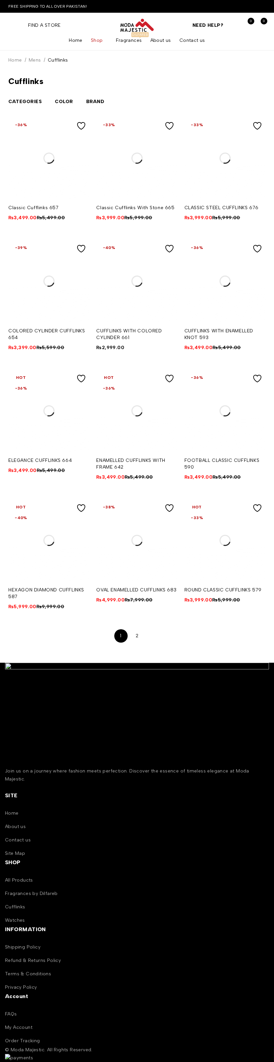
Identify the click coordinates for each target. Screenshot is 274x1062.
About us (15, 826)
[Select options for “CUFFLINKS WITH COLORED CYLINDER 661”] (169, 260)
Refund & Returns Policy (33, 960)
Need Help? (207, 25)
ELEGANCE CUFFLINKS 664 (40, 460)
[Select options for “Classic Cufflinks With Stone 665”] (169, 138)
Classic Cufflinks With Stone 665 (135, 208)
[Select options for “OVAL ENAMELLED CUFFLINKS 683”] (169, 520)
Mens (35, 60)
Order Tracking (22, 1041)
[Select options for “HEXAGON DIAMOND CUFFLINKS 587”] (81, 520)
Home (15, 60)
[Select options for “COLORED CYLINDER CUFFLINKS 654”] (81, 260)
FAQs (11, 1014)
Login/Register (233, 25)
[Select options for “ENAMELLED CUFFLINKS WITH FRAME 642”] (169, 390)
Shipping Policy (22, 947)
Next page (153, 636)
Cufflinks (15, 907)
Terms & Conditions (28, 974)
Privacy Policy (21, 987)
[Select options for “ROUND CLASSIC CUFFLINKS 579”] (257, 520)
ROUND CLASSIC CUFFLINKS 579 (223, 590)
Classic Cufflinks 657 (33, 208)
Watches (15, 920)
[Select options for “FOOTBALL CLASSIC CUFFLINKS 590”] (257, 390)
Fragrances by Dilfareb (31, 893)
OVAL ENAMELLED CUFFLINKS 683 (136, 590)
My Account (18, 1027)
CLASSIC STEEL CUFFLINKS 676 (221, 208)
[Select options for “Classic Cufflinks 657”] (81, 138)
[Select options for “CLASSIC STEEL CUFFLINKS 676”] (257, 138)
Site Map (15, 853)
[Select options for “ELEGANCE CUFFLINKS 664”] (81, 390)
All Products (19, 880)
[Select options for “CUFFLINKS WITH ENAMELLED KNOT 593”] (257, 260)
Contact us (18, 840)
